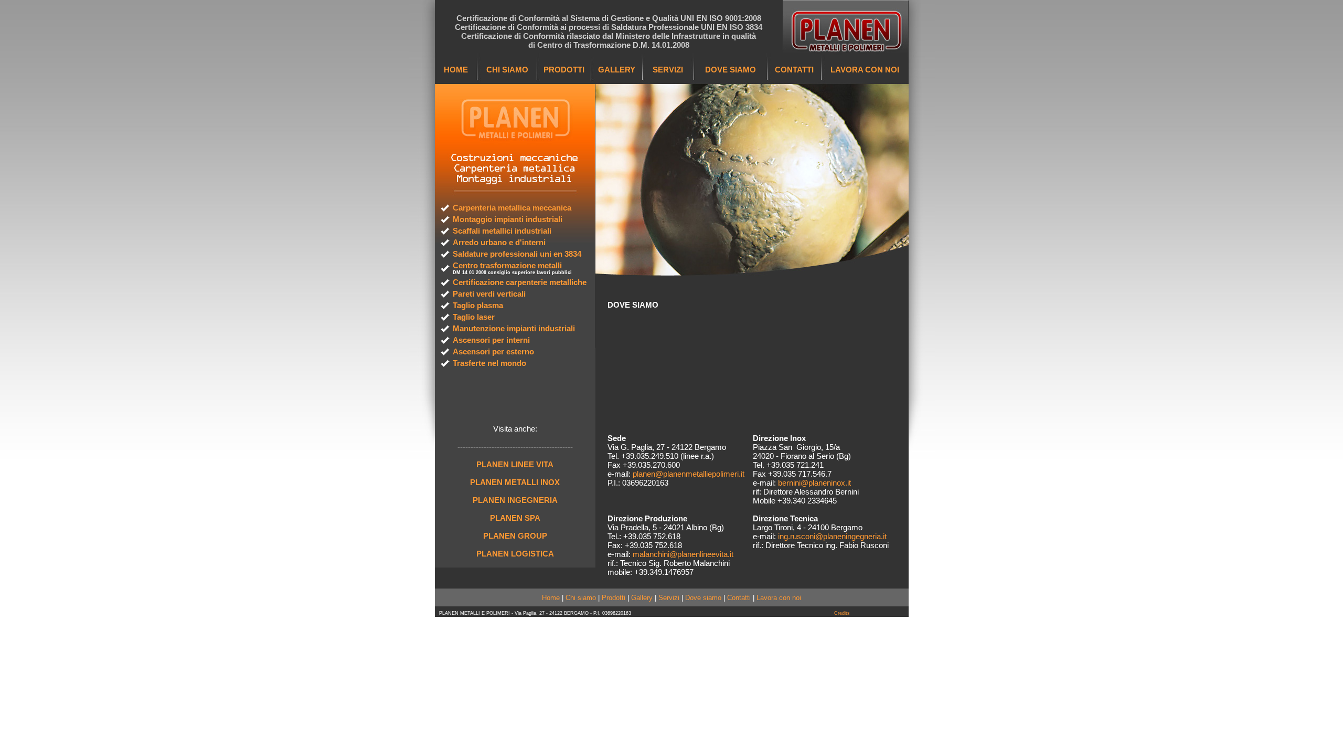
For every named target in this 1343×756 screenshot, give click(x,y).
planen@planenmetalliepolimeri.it (688, 473)
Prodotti (613, 598)
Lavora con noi (778, 598)
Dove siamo (703, 598)
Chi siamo (581, 598)
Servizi (668, 598)
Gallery (642, 598)
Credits (842, 613)
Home (551, 598)
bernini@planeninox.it (814, 482)
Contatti (739, 598)
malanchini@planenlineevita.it (683, 554)
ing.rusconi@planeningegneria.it (832, 536)
